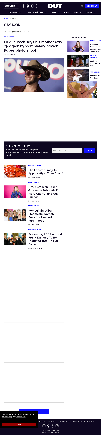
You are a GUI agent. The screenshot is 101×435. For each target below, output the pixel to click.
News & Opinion (34, 165)
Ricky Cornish (10, 54)
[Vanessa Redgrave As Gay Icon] (78, 75)
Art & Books (95, 72)
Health (53, 12)
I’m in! (89, 150)
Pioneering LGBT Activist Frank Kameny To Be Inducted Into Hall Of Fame (45, 239)
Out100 (89, 12)
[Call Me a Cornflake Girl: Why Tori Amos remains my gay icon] (78, 61)
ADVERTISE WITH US (50, 421)
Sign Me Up (92, 6)
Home (6, 18)
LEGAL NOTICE (89, 421)
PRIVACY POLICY (65, 421)
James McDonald (36, 248)
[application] (82, 89)
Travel (66, 12)
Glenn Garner (34, 201)
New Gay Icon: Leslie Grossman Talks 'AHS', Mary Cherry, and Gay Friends (43, 192)
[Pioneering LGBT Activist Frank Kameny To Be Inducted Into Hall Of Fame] (15, 239)
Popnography (34, 182)
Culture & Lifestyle (35, 12)
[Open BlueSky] (27, 6)
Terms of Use (20, 417)
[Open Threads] (32, 6)
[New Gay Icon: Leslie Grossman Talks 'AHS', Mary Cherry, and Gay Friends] (15, 191)
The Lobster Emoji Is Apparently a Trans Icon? (45, 171)
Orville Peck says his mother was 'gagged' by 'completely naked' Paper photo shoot (33, 46)
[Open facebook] (23, 6)
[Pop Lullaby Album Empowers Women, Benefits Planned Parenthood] (15, 215)
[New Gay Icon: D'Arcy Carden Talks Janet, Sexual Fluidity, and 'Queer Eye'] (78, 46)
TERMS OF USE (77, 421)
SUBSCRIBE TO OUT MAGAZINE (10, 5)
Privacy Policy (7, 417)
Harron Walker (35, 177)
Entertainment (15, 12)
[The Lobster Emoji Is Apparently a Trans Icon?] (15, 171)
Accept (19, 424)
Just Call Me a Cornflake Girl (95, 63)
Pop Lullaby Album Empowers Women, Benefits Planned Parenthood (41, 215)
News (76, 12)
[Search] (82, 6)
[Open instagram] (36, 6)
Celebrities (9, 37)
